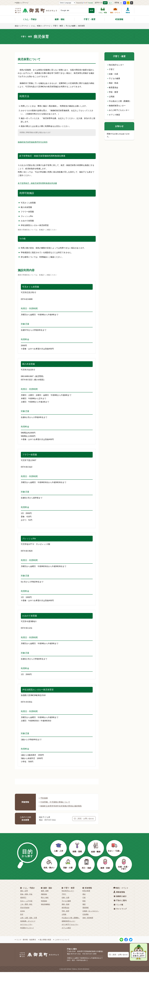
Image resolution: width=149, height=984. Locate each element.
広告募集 (86, 914)
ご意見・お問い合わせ (85, 819)
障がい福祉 (45, 897)
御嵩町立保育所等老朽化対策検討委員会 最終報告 (61, 806)
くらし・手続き (30, 19)
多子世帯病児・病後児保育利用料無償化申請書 (37, 183)
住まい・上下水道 (26, 901)
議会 (84, 894)
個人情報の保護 (45, 940)
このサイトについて (62, 940)
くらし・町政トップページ (40, 26)
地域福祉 (44, 901)
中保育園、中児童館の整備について (55, 802)
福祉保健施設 (45, 904)
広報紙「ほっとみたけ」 (91, 911)
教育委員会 (113, 88)
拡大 (110, 3)
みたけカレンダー (26, 924)
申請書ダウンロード (27, 928)
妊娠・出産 (113, 74)
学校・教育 (113, 92)
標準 (105, 3)
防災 (21, 914)
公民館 (111, 97)
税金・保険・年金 (26, 894)
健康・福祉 (60, 19)
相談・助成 (113, 83)
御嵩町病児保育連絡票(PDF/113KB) (32, 142)
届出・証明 (24, 891)
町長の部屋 (86, 891)
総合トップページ (22, 3)
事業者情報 (120, 892)
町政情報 (119, 19)
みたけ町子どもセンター (119, 110)
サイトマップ (121, 909)
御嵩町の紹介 (121, 896)
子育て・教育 (89, 19)
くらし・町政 (102, 12)
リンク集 (119, 905)
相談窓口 (23, 897)
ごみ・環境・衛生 (26, 904)
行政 (84, 897)
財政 (84, 901)
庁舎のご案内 (121, 900)
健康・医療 (45, 891)
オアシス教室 (114, 115)
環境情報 (86, 907)
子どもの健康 (70, 26)
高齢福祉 (44, 894)
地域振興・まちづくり (27, 921)
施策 (84, 904)
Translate (90, 2)
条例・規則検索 (88, 918)
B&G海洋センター (116, 65)
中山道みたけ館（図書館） (120, 101)
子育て (111, 69)
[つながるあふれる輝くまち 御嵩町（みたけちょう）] (36, 12)
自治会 (22, 911)
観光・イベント (115, 12)
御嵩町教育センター (117, 106)
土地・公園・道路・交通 (28, 918)
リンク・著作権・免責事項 (26, 940)
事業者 (128, 12)
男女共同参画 (24, 907)
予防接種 (44, 798)
